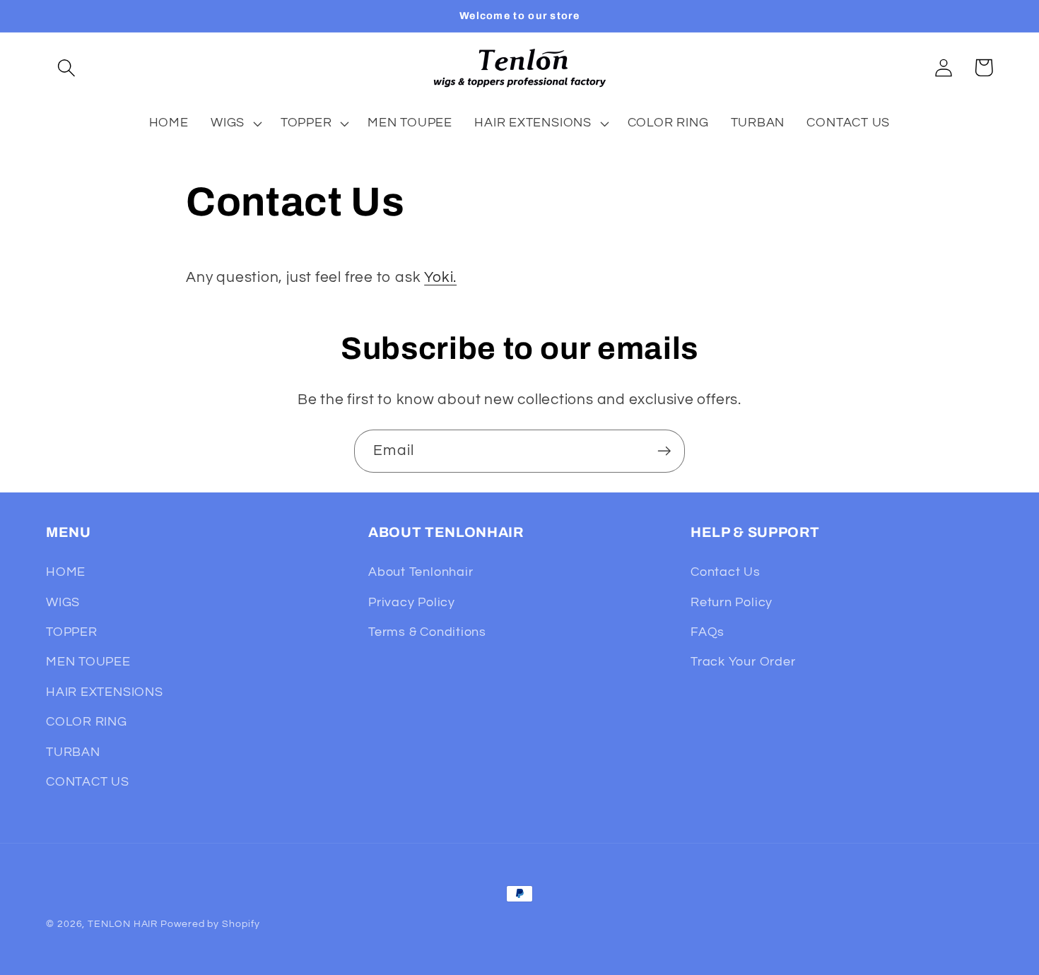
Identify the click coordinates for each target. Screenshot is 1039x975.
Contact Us (726, 572)
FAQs (707, 632)
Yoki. (440, 277)
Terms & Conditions (427, 632)
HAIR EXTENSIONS (104, 692)
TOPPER (72, 632)
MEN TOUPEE (88, 662)
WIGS (63, 602)
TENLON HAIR (123, 923)
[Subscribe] (664, 451)
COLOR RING (86, 721)
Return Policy (732, 602)
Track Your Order (743, 662)
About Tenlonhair (420, 572)
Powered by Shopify (209, 923)
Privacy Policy (411, 602)
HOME (66, 572)
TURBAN (73, 752)
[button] (66, 67)
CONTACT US (87, 781)
